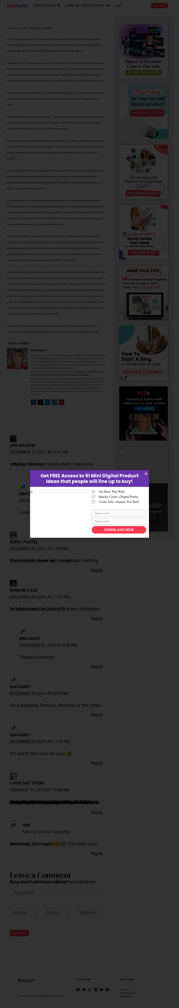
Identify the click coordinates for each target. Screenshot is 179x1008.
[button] (146, 473)
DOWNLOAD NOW (119, 530)
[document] (89, 504)
